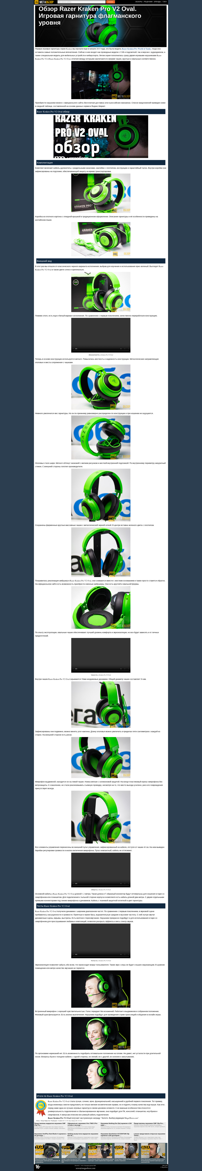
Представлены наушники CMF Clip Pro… (149, 1123)
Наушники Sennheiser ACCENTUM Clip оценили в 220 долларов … (115, 1134)
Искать (110, 2)
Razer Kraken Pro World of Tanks (136, 48)
